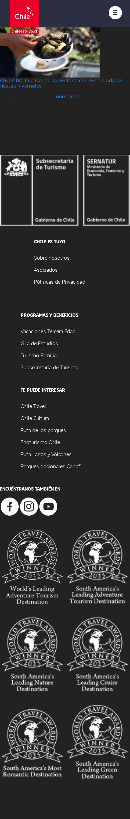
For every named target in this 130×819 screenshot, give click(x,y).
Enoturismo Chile (40, 441)
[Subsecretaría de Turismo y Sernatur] (65, 189)
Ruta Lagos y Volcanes (46, 453)
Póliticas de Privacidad (59, 281)
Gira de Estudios (39, 343)
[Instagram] (29, 505)
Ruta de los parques (43, 429)
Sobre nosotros (52, 257)
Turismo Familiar (39, 355)
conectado (65, 96)
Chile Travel (33, 405)
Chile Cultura (35, 417)
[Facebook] (10, 505)
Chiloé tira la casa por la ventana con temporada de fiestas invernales (61, 83)
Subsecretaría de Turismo (49, 367)
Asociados (46, 269)
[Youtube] (48, 505)
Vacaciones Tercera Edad (48, 330)
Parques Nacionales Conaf (50, 465)
